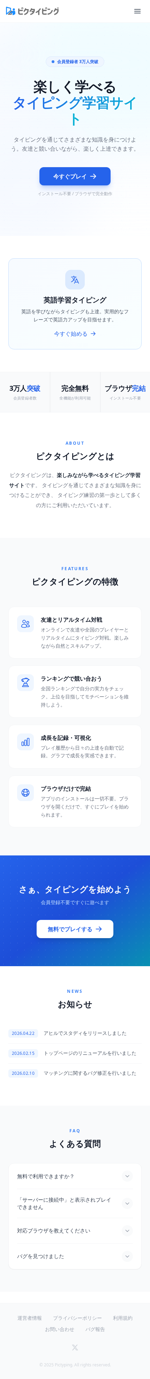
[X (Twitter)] (75, 1347)
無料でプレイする (70, 929)
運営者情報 (29, 1318)
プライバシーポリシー (77, 1318)
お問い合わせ (59, 1329)
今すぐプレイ (70, 176)
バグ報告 (95, 1329)
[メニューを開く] (137, 11)
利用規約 (123, 1318)
